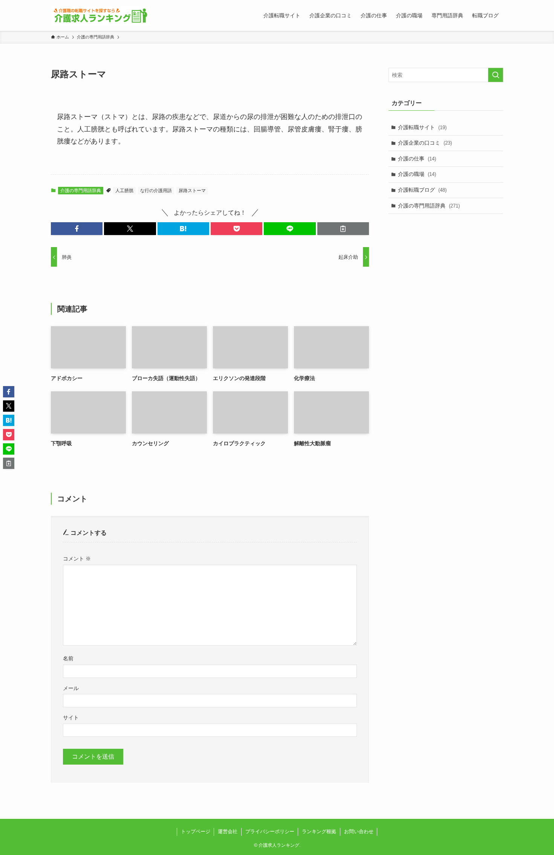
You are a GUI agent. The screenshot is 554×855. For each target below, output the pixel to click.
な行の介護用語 (156, 190)
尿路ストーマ (192, 190)
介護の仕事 (417, 159)
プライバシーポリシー (269, 831)
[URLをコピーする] (343, 228)
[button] (77, 228)
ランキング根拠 (319, 831)
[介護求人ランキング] (100, 15)
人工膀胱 (124, 190)
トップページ (195, 831)
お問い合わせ (358, 831)
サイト (71, 718)
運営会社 (227, 831)
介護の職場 (417, 174)
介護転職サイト (422, 127)
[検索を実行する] (495, 75)
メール (71, 688)
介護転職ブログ (422, 190)
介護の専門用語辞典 (80, 190)
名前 (68, 658)
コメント (77, 559)
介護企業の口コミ (425, 143)
